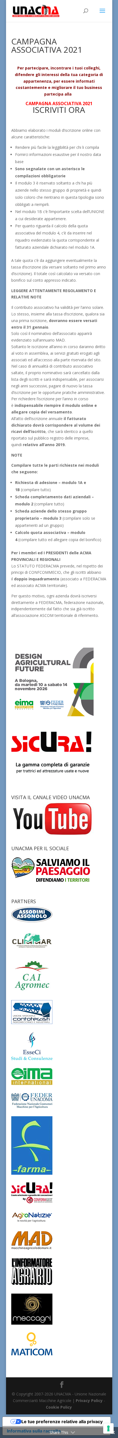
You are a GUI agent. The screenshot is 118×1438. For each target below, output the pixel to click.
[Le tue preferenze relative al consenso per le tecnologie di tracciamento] (108, 1428)
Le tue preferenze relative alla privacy (62, 1421)
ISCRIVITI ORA (59, 109)
